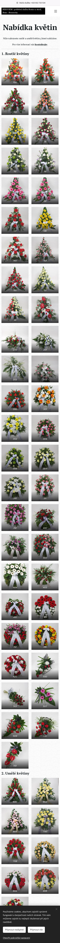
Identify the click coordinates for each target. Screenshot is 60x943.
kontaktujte (41, 44)
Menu (56, 11)
